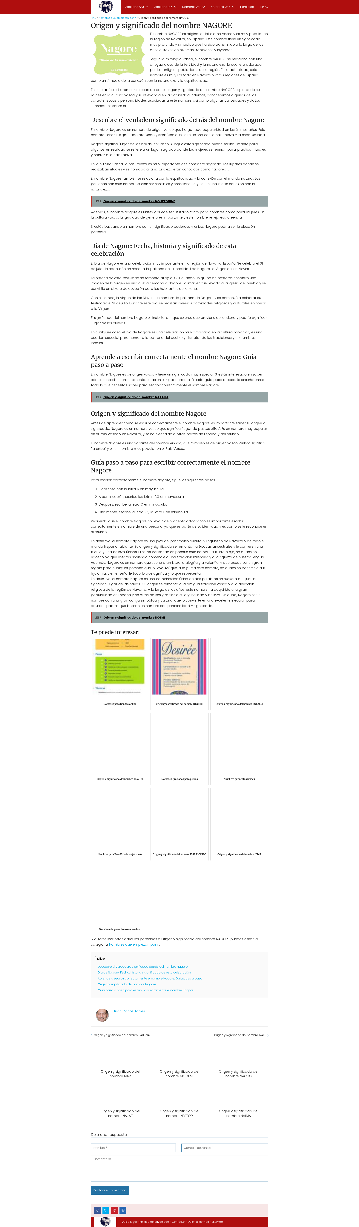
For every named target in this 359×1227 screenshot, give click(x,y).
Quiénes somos (198, 1222)
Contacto (178, 1222)
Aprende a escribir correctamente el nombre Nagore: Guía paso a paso (150, 978)
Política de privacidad (154, 1222)
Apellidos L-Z (163, 7)
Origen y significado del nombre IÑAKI (239, 1035)
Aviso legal (129, 1222)
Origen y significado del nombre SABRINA (122, 1035)
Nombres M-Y (220, 7)
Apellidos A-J (134, 7)
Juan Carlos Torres (129, 1011)
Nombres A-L (191, 7)
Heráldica (247, 7)
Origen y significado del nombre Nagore (127, 984)
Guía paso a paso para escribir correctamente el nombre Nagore (146, 990)
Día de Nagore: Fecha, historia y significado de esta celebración (144, 972)
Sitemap (217, 1222)
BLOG (264, 7)
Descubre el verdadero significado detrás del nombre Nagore (143, 966)
